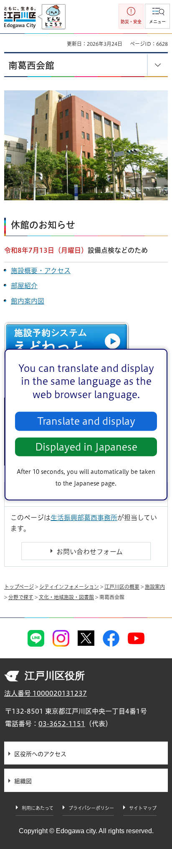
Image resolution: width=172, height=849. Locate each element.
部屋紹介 (24, 285)
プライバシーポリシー (91, 808)
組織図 (23, 781)
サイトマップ (143, 808)
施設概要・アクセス (41, 270)
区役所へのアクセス (40, 754)
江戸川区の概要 (121, 586)
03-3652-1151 (61, 723)
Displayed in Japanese (86, 447)
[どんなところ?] (52, 17)
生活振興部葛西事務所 (84, 517)
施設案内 (155, 586)
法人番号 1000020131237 (45, 693)
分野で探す (20, 597)
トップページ (19, 586)
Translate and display (86, 421)
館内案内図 (27, 301)
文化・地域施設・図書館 (66, 597)
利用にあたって (37, 808)
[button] (157, 16)
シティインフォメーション (69, 586)
